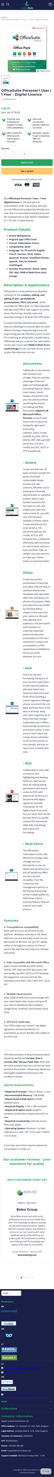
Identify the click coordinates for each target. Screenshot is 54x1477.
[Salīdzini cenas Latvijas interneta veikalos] (20, 1368)
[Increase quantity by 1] (24, 154)
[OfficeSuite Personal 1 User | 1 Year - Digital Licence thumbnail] (5, 80)
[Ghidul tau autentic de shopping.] (7, 1383)
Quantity (5, 148)
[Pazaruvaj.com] (9, 1312)
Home (4, 17)
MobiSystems (10, 99)
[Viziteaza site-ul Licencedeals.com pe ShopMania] (8, 1390)
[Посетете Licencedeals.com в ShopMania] (8, 1324)
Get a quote (27, 171)
